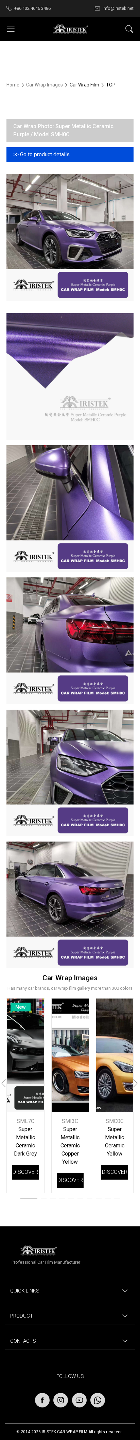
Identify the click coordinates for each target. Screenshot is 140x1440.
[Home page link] (70, 29)
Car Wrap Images (45, 84)
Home (13, 84)
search (129, 29)
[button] (136, 1084)
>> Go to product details (41, 154)
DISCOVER (25, 1172)
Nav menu (10, 29)
